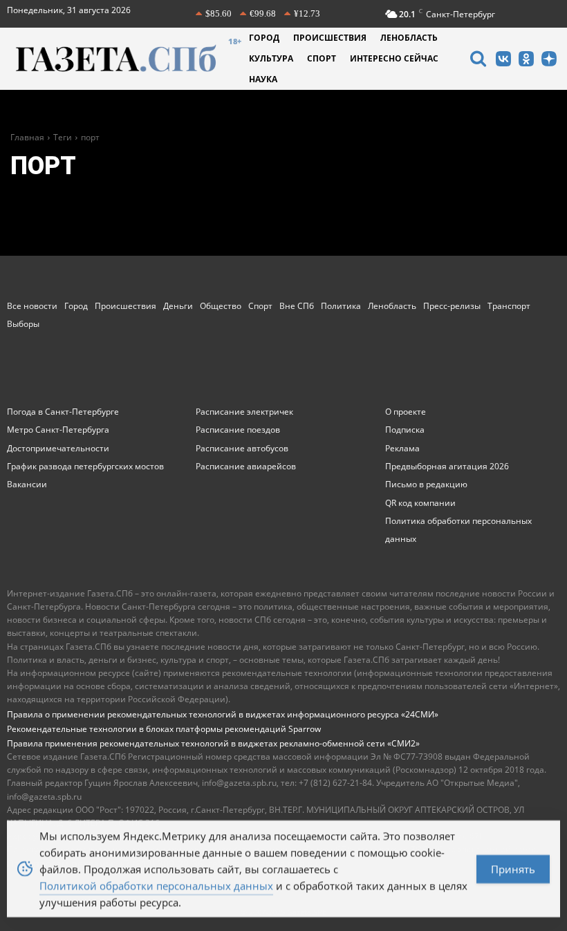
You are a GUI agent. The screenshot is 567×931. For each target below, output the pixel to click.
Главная (27, 137)
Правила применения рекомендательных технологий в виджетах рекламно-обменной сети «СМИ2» (213, 743)
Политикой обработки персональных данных (156, 885)
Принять (513, 869)
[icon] (478, 60)
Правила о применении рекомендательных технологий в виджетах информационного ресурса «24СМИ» (222, 714)
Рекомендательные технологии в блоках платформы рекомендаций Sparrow (164, 729)
